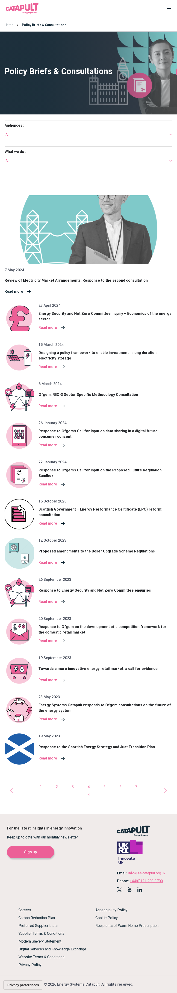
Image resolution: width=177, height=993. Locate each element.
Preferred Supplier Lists (38, 925)
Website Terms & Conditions (41, 957)
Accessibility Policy (111, 910)
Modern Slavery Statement (39, 941)
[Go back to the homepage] (22, 13)
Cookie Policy (106, 918)
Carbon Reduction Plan (36, 918)
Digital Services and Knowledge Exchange (52, 949)
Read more (14, 291)
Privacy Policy (29, 965)
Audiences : (14, 125)
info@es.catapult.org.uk (146, 873)
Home (9, 25)
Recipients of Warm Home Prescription (127, 925)
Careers (24, 910)
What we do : (15, 151)
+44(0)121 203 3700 (146, 881)
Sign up (30, 852)
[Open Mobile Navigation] (167, 9)
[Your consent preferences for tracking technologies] (23, 985)
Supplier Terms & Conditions (41, 933)
